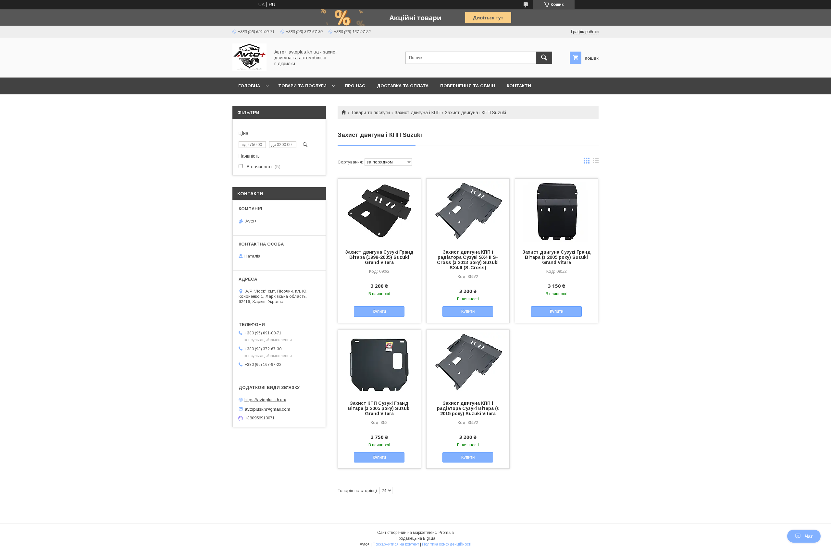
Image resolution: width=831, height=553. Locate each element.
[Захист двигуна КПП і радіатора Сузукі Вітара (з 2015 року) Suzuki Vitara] (468, 362)
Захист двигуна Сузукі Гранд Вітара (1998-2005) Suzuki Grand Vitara (379, 257)
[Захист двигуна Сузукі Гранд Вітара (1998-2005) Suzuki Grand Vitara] (379, 211)
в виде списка (596, 162)
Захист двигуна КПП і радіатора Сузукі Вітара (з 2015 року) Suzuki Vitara (468, 408)
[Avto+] (249, 69)
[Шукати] (544, 58)
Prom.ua (446, 532)
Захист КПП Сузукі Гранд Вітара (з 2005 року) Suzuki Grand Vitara (379, 408)
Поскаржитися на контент (396, 544)
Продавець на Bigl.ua (415, 538)
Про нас (355, 85)
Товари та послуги (302, 85)
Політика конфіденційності (446, 544)
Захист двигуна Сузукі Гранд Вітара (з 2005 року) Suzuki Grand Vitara (556, 257)
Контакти (519, 85)
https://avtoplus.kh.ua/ (265, 399)
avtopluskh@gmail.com (267, 408)
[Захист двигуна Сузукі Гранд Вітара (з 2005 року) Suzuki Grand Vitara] (556, 211)
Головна (249, 85)
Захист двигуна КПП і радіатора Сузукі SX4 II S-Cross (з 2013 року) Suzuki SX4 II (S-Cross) (468, 259)
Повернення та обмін (467, 85)
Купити (379, 311)
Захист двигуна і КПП (417, 112)
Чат (809, 536)
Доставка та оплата (402, 85)
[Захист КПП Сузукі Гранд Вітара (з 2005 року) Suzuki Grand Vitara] (379, 362)
